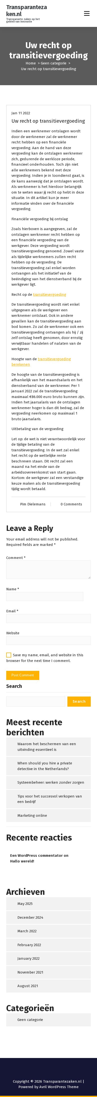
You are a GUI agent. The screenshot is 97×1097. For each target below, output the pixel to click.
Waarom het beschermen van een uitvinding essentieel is (46, 747)
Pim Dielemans (33, 504)
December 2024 (30, 917)
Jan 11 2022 (20, 113)
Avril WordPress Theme (59, 1087)
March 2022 (27, 931)
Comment (16, 558)
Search (14, 686)
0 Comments (71, 504)
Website (12, 633)
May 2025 (25, 903)
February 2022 (29, 945)
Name (12, 589)
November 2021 (30, 972)
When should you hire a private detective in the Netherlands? (44, 766)
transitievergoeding (49, 294)
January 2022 (28, 958)
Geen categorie (53, 63)
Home (31, 63)
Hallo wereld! (22, 861)
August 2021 (27, 986)
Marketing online (32, 815)
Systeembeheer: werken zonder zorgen (50, 782)
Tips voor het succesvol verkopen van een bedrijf (49, 799)
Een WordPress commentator (36, 855)
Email (12, 611)
